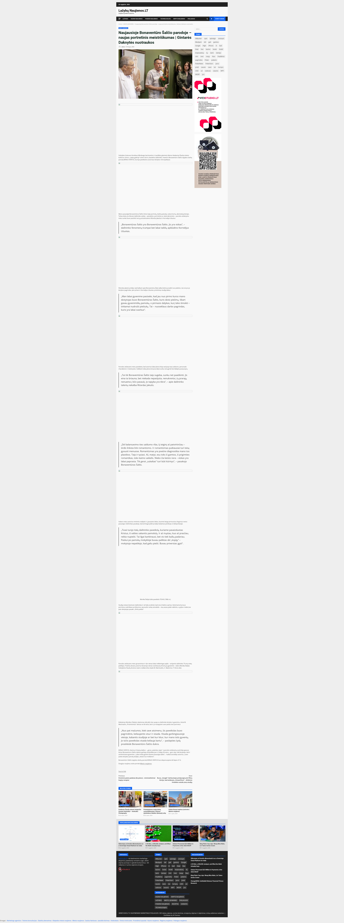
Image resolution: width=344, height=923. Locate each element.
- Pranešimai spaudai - (140, 921)
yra (203, 74)
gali (210, 42)
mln (196, 56)
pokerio (214, 60)
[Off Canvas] (120, 18)
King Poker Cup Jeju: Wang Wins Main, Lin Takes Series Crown (212, 833)
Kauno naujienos (153, 921)
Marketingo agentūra (14, 921)
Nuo (213, 56)
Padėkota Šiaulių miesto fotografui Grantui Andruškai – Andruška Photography (130, 799)
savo (209, 67)
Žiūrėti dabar (219, 18)
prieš (197, 67)
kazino (208, 49)
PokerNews (199, 64)
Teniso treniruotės (126, 921)
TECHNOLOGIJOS (165, 18)
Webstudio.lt (123, 858)
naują (208, 56)
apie (205, 38)
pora (217, 64)
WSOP (197, 74)
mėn (202, 56)
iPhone (211, 46)
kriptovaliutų (199, 53)
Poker (207, 60)
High (204, 46)
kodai (215, 49)
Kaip (196, 49)
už (201, 71)
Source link (122, 771)
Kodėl (221, 49)
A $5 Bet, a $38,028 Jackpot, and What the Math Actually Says (158, 833)
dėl (205, 42)
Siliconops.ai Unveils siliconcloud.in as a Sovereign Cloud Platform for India (131, 833)
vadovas (208, 71)
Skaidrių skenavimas (45, 921)
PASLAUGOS (191, 18)
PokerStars (209, 64)
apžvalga (213, 38)
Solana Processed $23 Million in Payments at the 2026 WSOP (185, 833)
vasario (215, 71)
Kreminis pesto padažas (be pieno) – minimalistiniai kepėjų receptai (137, 778)
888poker (198, 38)
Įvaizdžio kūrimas (104, 921)
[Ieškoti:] (206, 29)
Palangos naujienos (180, 921)
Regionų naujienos (166, 921)
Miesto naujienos (146, 764)
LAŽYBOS (125, 18)
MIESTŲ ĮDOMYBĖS (123, 28)
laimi (212, 53)
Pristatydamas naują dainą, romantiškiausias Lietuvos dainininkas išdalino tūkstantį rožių (155, 799)
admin (123, 47)
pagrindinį (198, 60)
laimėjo (218, 53)
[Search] (207, 19)
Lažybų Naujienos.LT (133, 10)
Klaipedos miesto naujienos (62, 921)
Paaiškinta (221, 56)
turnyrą (220, 67)
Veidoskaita (115, 921)
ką (207, 53)
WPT (222, 71)
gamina (215, 42)
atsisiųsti (221, 38)
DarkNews (167, 915)
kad (220, 46)
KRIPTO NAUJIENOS (179, 18)
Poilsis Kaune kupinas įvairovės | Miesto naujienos (180, 799)
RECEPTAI (175, 904)
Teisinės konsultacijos (29, 921)
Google (197, 46)
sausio (203, 67)
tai (215, 67)
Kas (202, 49)
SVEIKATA (184, 904)
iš (216, 46)
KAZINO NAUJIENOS (137, 18)
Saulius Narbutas (91, 921)
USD (196, 71)
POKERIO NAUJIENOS (151, 18)
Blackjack (198, 42)
